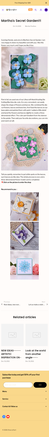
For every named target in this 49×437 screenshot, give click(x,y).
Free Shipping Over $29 (23, 3)
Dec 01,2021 (5, 361)
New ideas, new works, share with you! (12, 305)
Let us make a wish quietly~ (37, 305)
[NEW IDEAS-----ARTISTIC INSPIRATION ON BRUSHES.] (12, 335)
